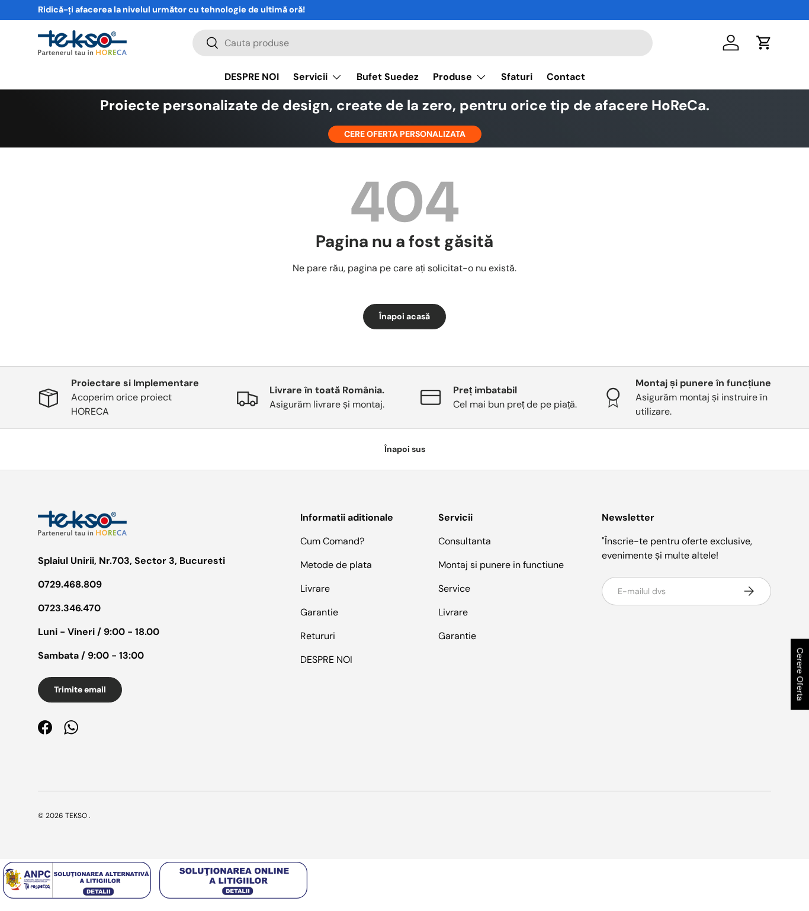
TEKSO (76, 815)
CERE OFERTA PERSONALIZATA (405, 134)
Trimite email (80, 689)
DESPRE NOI (251, 76)
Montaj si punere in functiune (501, 565)
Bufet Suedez (388, 76)
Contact (566, 76)
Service (454, 588)
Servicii (310, 76)
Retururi (317, 636)
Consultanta (464, 541)
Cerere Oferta (800, 674)
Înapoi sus (404, 449)
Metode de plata (336, 565)
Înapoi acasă (404, 316)
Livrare (315, 588)
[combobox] (422, 43)
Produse (452, 76)
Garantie (319, 612)
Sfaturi (516, 76)
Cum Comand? (332, 541)
